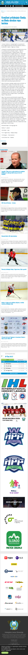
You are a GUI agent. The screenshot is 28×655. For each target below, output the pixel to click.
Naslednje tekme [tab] (20, 359)
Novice (4, 10)
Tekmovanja (3, 141)
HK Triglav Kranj (9, 370)
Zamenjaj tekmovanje (10, 353)
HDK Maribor (8, 363)
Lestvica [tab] (7, 359)
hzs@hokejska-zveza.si (15, 644)
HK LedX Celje (8, 366)
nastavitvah (8, 650)
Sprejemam (5, 652)
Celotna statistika (14, 373)
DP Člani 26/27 (9, 356)
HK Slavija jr (8, 368)
